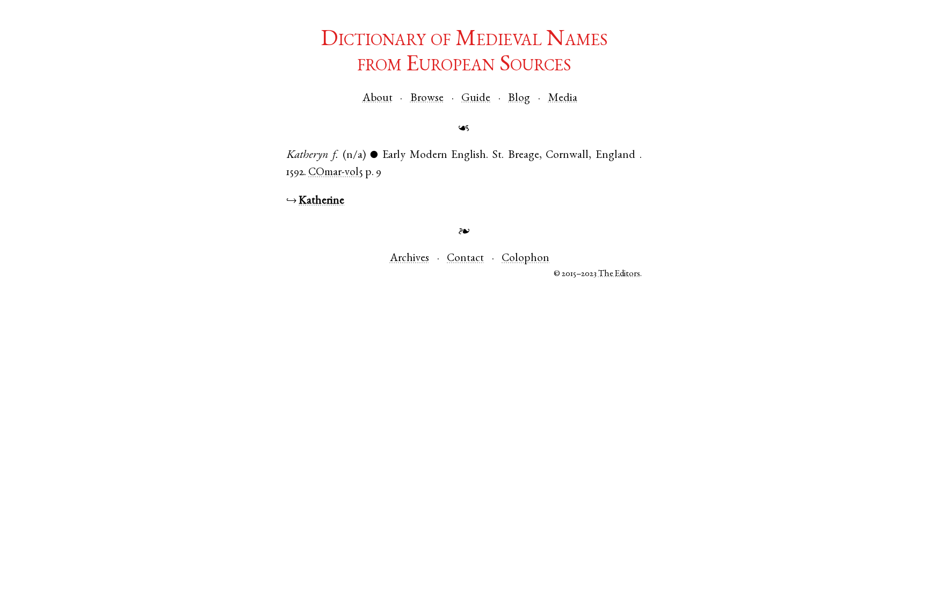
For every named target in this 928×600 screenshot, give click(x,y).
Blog (519, 98)
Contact (465, 258)
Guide (475, 98)
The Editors (619, 274)
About (378, 98)
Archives (409, 258)
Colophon (525, 258)
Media (562, 98)
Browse (427, 98)
